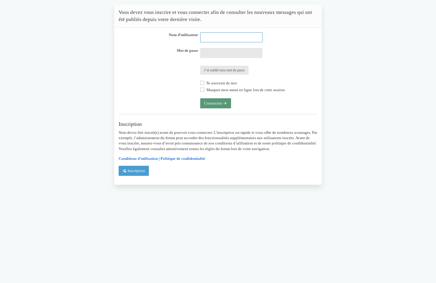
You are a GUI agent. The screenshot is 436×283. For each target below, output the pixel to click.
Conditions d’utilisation (138, 158)
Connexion (213, 103)
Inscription (136, 170)
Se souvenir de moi (221, 83)
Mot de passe (187, 50)
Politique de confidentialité (182, 158)
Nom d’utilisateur (183, 35)
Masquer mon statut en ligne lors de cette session (245, 90)
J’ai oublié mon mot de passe (224, 70)
